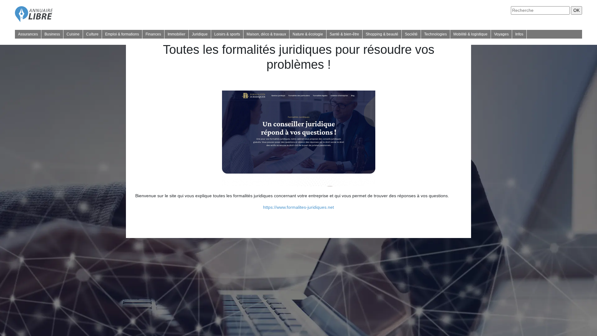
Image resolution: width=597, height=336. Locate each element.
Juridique (200, 34)
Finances (153, 34)
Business (52, 34)
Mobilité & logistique (470, 34)
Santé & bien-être (344, 34)
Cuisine (73, 34)
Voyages (501, 34)
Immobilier (176, 34)
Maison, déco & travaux (266, 34)
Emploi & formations (122, 34)
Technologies (435, 34)
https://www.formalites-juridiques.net (298, 207)
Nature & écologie (308, 34)
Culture (92, 34)
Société (411, 34)
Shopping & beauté (382, 34)
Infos (519, 34)
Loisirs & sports (227, 34)
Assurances (28, 34)
